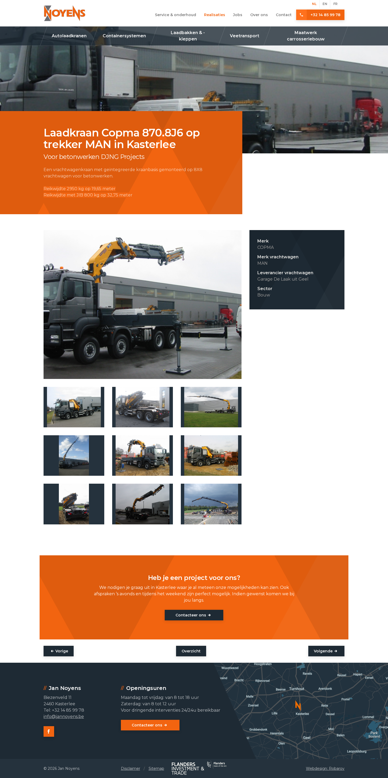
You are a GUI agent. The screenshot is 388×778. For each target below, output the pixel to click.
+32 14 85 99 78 (325, 14)
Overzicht (191, 651)
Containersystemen (124, 35)
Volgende (323, 651)
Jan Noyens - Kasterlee (65, 13)
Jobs (237, 14)
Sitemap (156, 768)
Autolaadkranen (69, 35)
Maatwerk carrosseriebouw (306, 36)
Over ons (259, 14)
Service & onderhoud (175, 14)
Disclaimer (130, 768)
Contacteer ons (191, 615)
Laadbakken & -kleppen (188, 36)
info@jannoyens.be (64, 716)
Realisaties (214, 14)
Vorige (61, 651)
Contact (284, 14)
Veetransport (244, 35)
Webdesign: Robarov (325, 768)
